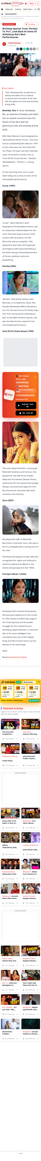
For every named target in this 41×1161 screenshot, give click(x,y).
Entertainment (11, 14)
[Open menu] (2, 3)
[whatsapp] (24, 49)
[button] (7, 691)
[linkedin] (27, 49)
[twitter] (21, 49)
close (20, 1153)
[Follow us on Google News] (37, 49)
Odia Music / (27, 732)
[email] (30, 49)
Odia (31, 3)
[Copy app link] (34, 49)
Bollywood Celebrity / (10, 757)
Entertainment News (17, 657)
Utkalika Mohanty (14, 43)
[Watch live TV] (22, 3)
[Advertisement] (20, 81)
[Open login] (37, 3)
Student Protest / (29, 896)
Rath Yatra (27, 9)
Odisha (18, 9)
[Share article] (17, 739)
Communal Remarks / (30, 846)
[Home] (2, 14)
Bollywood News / (9, 872)
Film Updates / (7, 1007)
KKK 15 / (5, 983)
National (9, 9)
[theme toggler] (26, 3)
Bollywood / (27, 821)
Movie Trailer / (7, 958)
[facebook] (17, 49)
